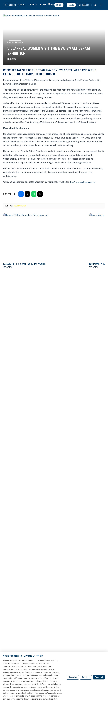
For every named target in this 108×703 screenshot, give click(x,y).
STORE (43, 5)
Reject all (86, 677)
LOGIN (71, 4)
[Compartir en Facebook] (21, 194)
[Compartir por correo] (40, 194)
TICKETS (32, 5)
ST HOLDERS (10, 4)
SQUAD (21, 5)
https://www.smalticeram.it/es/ (82, 182)
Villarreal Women (15, 42)
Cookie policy (51, 699)
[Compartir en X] (27, 194)
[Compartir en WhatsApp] (33, 194)
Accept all (99, 677)
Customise (73, 677)
